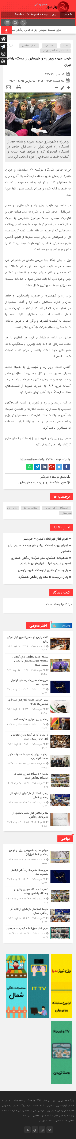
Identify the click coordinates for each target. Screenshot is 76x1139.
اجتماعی (49, 45)
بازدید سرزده (30, 508)
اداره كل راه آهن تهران (55, 50)
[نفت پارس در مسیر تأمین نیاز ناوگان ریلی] (38, 644)
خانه (65, 45)
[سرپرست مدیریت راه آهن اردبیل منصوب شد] (38, 687)
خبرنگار (45, 477)
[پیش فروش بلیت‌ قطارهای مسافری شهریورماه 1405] (38, 706)
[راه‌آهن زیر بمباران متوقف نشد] (38, 724)
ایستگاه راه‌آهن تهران (56, 508)
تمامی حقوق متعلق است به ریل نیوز (56, 1121)
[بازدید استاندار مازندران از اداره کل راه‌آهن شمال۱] (38, 800)
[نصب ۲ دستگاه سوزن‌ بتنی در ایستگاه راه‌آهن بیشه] (38, 780)
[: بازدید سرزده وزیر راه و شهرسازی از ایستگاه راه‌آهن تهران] (8, 87)
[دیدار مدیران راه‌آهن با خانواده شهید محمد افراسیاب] (38, 761)
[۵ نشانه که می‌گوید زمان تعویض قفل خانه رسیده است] (38, 741)
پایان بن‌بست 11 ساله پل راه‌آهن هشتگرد (43, 577)
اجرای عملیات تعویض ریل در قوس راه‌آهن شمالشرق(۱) (39, 30)
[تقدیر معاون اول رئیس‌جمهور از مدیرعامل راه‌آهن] (38, 819)
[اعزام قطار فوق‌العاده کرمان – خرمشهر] (38, 932)
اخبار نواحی (29, 45)
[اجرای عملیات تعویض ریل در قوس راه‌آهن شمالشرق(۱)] (38, 857)
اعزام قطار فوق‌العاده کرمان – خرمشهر (45, 538)
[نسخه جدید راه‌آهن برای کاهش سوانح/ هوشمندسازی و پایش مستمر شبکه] (38, 665)
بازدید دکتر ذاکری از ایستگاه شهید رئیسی (43, 570)
